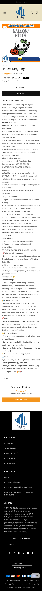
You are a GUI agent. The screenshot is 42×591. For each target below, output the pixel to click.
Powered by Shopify (21, 580)
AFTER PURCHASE (12, 482)
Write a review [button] (21, 399)
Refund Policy (9, 458)
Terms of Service (10, 448)
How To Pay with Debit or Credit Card (18, 487)
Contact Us (8, 443)
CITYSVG (12, 580)
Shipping (4, 81)
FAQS (6, 477)
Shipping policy (34, 584)
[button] (4, 12)
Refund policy (34, 580)
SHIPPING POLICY (11, 453)
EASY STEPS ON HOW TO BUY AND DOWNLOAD (18, 493)
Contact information (15, 587)
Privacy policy (9, 584)
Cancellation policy (29, 587)
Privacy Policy (9, 463)
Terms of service (22, 584)
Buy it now (21, 94)
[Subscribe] (33, 544)
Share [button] (6, 378)
